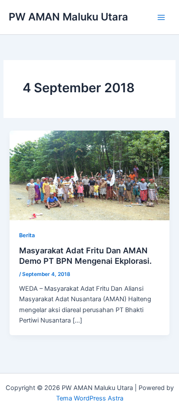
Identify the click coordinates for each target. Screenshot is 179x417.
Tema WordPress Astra (89, 398)
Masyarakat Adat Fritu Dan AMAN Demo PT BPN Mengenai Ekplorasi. (85, 255)
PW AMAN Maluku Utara (68, 16)
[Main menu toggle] (161, 17)
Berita (27, 235)
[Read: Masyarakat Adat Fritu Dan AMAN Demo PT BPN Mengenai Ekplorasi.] (89, 175)
